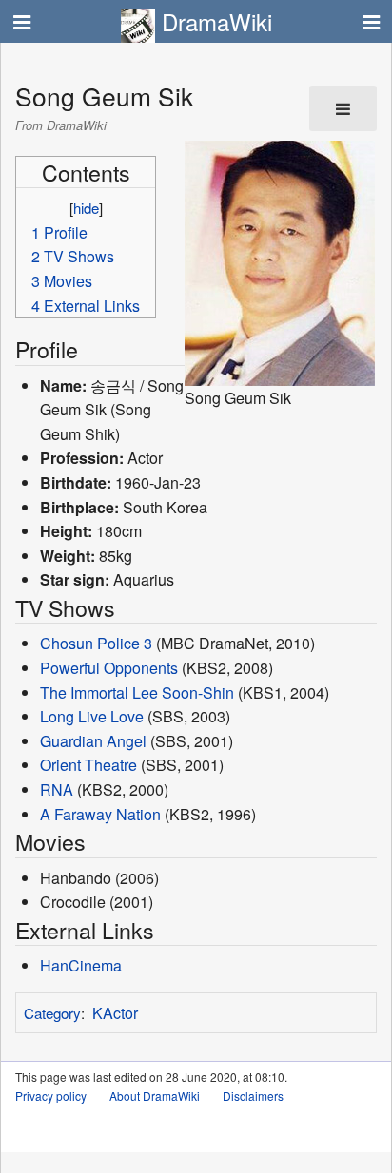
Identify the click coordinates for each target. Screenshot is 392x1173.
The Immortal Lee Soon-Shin (137, 692)
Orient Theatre (88, 765)
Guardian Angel (93, 741)
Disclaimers (253, 1095)
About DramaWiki (154, 1095)
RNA (56, 789)
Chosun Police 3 (96, 643)
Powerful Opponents (109, 668)
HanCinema (81, 965)
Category (52, 1013)
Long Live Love (92, 716)
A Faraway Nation (100, 814)
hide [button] (86, 208)
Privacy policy (51, 1095)
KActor (115, 1013)
